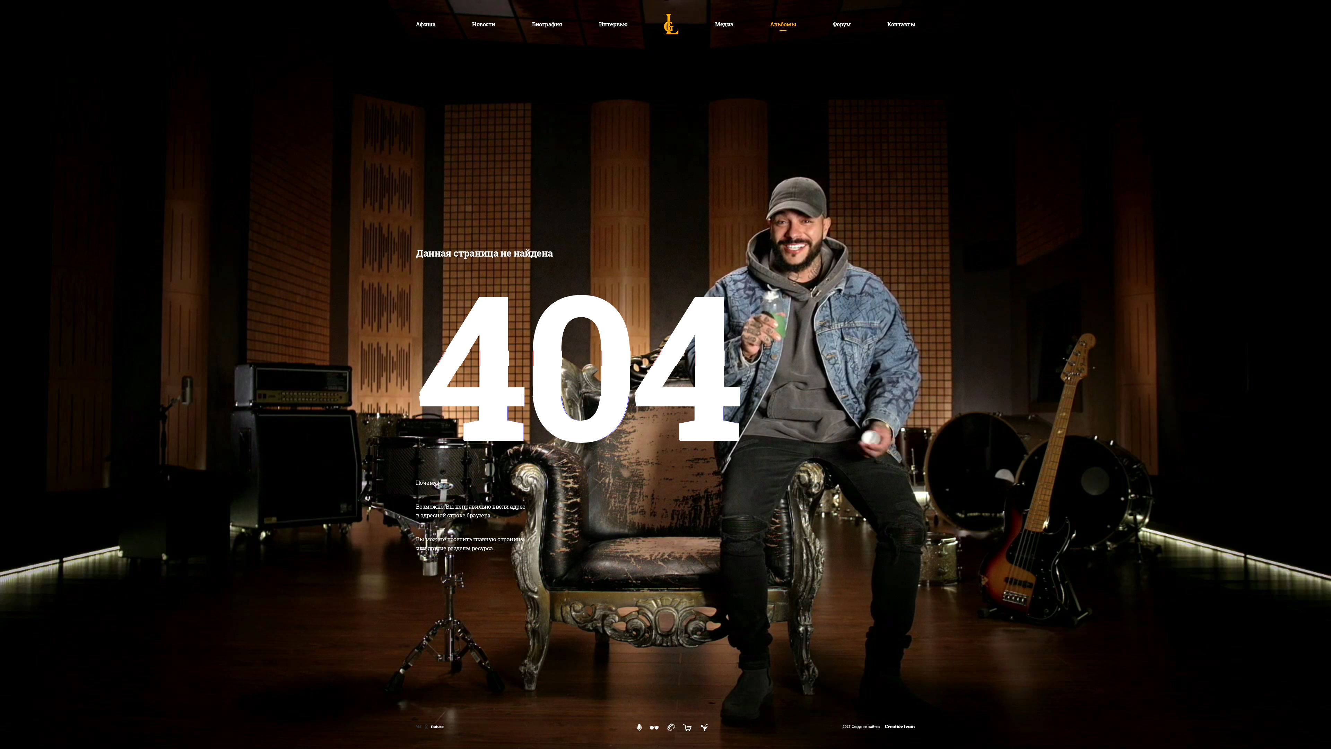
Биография (547, 24)
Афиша (425, 24)
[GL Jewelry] (671, 727)
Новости (483, 24)
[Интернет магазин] (687, 727)
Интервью (613, 24)
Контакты (901, 24)
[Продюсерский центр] (639, 727)
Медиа (724, 24)
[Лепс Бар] (704, 727)
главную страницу (498, 539)
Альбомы (783, 24)
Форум (842, 24)
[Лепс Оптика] (654, 727)
